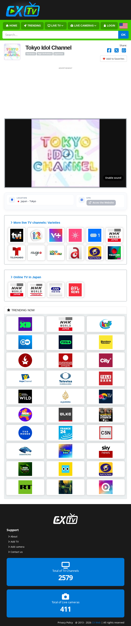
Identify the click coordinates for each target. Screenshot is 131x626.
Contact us (17, 551)
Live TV (55, 25)
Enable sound (113, 177)
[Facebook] (109, 50)
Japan (23, 201)
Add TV (15, 541)
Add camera (17, 546)
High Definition (45, 53)
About (14, 536)
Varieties (30, 53)
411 (65, 609)
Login (110, 25)
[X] (117, 50)
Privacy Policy (65, 622)
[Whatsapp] (124, 50)
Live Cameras (84, 25)
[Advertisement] (65, 92)
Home (13, 25)
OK (123, 34)
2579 (65, 577)
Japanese (58, 53)
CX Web (96, 622)
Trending (34, 25)
